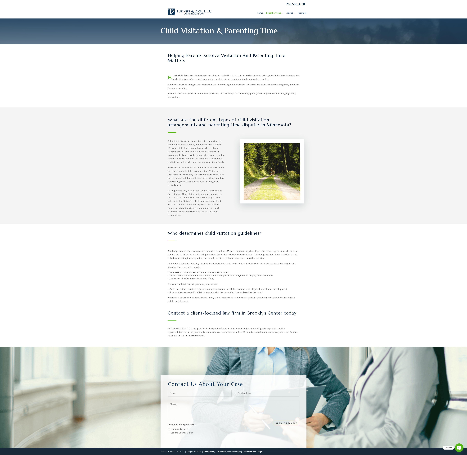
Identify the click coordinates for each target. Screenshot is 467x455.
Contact (302, 13)
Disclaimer (221, 451)
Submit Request (286, 423)
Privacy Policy (209, 451)
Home (260, 13)
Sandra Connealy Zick (182, 432)
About (290, 13)
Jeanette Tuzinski (179, 429)
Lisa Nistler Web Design (252, 451)
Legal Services (273, 13)
